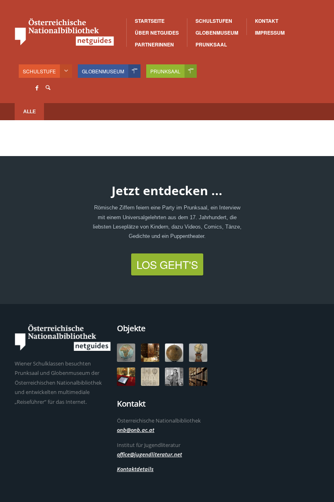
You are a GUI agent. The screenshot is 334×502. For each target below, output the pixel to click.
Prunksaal (211, 44)
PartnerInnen (154, 44)
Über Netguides (157, 32)
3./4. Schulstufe (232, 21)
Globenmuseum (217, 32)
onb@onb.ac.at (135, 430)
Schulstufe (39, 71)
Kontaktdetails (135, 469)
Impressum (270, 32)
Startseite (150, 20)
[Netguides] (64, 32)
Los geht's (167, 264)
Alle (29, 111)
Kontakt (266, 20)
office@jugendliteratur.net (149, 454)
